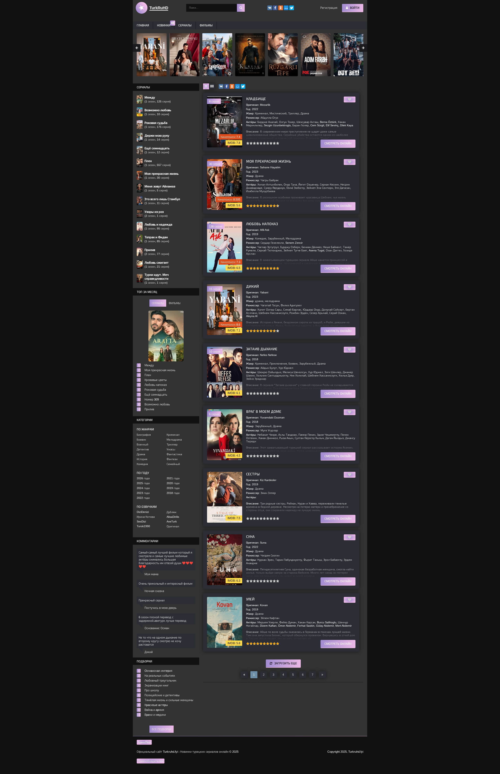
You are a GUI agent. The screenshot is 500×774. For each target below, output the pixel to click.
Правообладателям (151, 761)
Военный (142, 444)
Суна (250, 537)
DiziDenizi (143, 511)
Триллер (172, 444)
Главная (143, 25)
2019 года (173, 488)
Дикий (252, 286)
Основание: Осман (157, 628)
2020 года (173, 483)
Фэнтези (172, 459)
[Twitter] (243, 86)
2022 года (143, 497)
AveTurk (172, 521)
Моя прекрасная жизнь (268, 161)
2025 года (143, 483)
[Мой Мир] (237, 86)
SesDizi (141, 521)
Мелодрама (174, 439)
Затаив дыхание (261, 349)
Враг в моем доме (263, 412)
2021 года (173, 478)
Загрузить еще (285, 663)
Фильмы (206, 25)
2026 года (143, 478)
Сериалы (185, 25)
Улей (250, 599)
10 (277, 143)
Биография (144, 434)
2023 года (143, 492)
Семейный (173, 464)
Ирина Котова (146, 516)
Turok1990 (143, 526)
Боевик (141, 439)
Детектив (143, 449)
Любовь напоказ (262, 224)
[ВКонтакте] (221, 86)
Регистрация (328, 7)
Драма (141, 454)
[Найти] (241, 8)
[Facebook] (226, 86)
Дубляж (171, 512)
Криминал (173, 434)
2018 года (173, 492)
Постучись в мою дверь (161, 607)
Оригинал (173, 526)
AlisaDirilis (173, 516)
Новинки (163, 25)
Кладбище (256, 99)
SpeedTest (144, 742)
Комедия (142, 464)
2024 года (143, 488)
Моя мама (151, 574)
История (142, 459)
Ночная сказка (154, 591)
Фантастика (174, 454)
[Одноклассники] (232, 86)
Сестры (253, 474)
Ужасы (171, 449)
